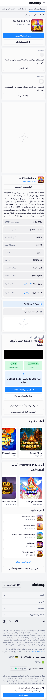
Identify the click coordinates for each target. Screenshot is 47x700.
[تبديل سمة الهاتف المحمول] (4, 3)
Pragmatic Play (29, 181)
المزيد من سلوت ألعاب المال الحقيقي (24, 405)
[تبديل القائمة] (44, 3)
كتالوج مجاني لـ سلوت (23, 187)
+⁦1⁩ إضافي (28, 283)
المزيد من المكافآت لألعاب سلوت (23, 412)
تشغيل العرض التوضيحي (37, 9)
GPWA (11, 657)
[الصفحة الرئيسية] (35, 3)
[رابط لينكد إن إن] (4, 621)
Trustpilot (18, 668)
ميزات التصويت (23, 95)
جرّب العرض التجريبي (23, 36)
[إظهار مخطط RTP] (33, 222)
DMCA (38, 662)
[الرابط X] (10, 621)
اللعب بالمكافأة (22, 42)
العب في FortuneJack (22, 390)
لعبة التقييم (23, 68)
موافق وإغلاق (23, 695)
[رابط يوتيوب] (16, 621)
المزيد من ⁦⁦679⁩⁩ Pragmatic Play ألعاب (23, 568)
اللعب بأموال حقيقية (8, 9)
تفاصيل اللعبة (22, 9)
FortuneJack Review (23, 396)
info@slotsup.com (38, 651)
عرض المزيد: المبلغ (23, 562)
